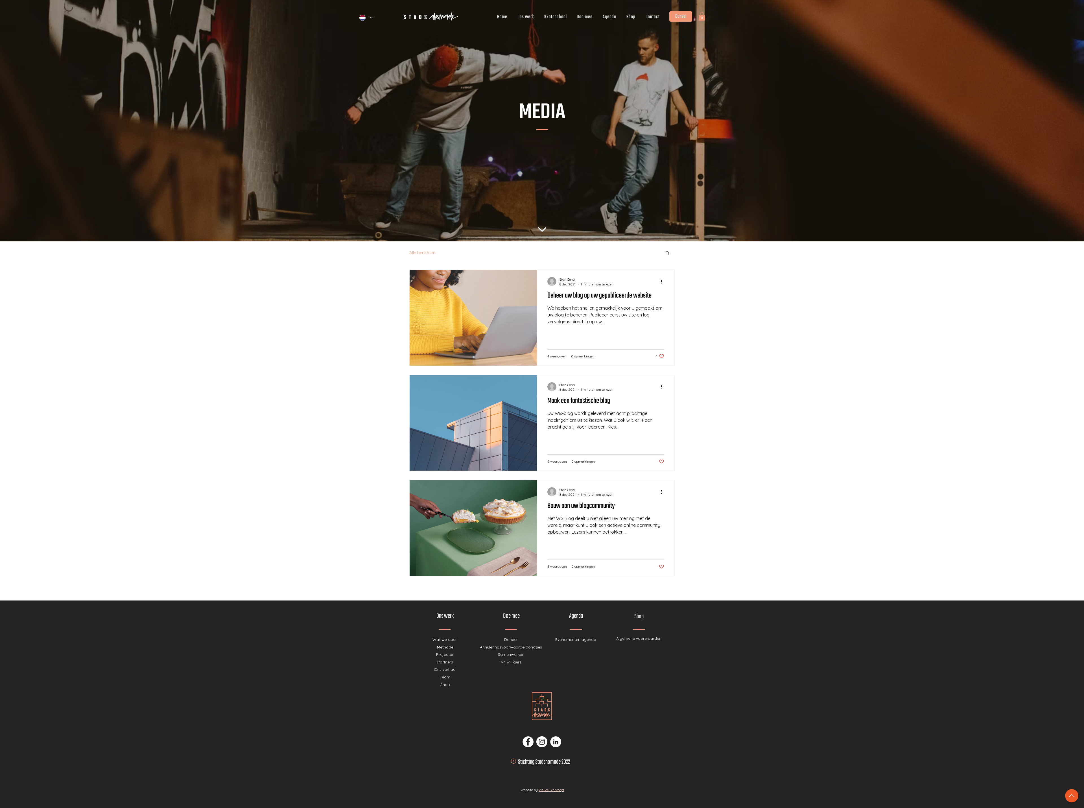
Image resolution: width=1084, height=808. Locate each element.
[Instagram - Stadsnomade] (541, 741)
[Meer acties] (663, 281)
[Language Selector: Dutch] (365, 17)
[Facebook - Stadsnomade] (528, 741)
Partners (445, 662)
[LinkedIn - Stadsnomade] (555, 741)
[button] (701, 16)
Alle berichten (422, 252)
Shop (445, 684)
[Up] (1071, 795)
